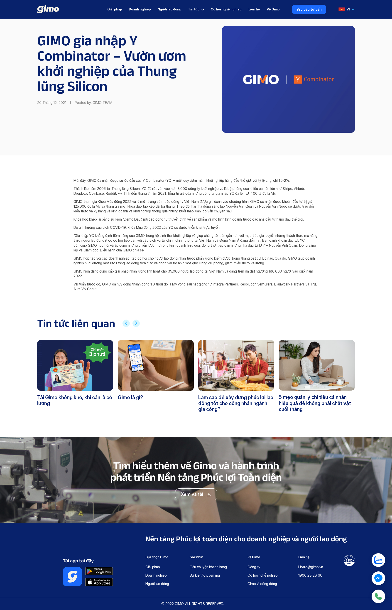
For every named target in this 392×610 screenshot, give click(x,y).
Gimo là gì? (130, 397)
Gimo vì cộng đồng (262, 583)
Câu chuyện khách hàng (208, 567)
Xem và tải (192, 494)
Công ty (253, 567)
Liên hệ (254, 9)
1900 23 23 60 (310, 575)
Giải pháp (114, 9)
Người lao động (169, 9)
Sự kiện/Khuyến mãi (205, 575)
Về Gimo (273, 9)
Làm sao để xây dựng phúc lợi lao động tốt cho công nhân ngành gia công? (235, 403)
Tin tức (193, 9)
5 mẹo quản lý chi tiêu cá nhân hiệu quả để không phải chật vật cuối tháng (315, 403)
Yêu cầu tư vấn (309, 9)
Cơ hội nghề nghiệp (226, 9)
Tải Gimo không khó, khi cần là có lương (74, 400)
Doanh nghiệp (140, 9)
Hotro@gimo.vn (310, 567)
